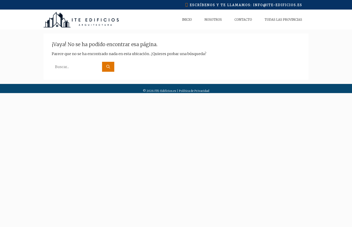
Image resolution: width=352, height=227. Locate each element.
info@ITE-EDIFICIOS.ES (277, 5)
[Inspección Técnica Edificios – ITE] (81, 19)
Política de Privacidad (194, 91)
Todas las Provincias (283, 20)
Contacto (243, 20)
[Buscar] (108, 67)
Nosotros (213, 20)
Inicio (187, 20)
